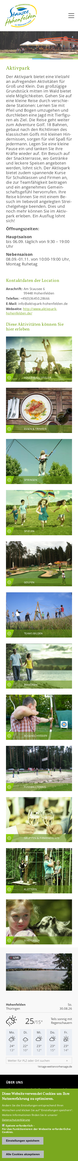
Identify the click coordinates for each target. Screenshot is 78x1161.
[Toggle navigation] (71, 15)
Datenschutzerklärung (16, 1120)
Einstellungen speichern (22, 1140)
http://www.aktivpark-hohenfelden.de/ (31, 311)
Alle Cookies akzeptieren (23, 1154)
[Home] (21, 15)
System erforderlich (19, 1125)
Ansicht (39, 359)
